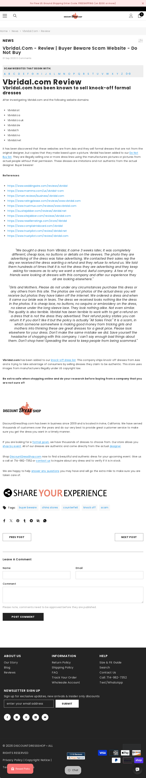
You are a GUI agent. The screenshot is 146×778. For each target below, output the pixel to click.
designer (115, 446)
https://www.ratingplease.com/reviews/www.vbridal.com (44, 201)
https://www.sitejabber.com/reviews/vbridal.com (39, 216)
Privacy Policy (13, 760)
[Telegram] (31, 520)
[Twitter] (11, 520)
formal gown (40, 442)
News (15, 31)
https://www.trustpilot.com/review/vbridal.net (37, 231)
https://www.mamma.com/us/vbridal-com (35, 191)
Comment (9, 584)
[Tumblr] (24, 520)
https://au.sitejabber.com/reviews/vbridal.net (37, 211)
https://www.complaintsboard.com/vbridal (35, 226)
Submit (67, 703)
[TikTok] (35, 717)
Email (79, 568)
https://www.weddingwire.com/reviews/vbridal (37, 186)
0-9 (128, 74)
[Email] (38, 520)
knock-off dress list (63, 360)
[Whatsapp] (44, 520)
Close (143, 3)
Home (4, 31)
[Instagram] (16, 717)
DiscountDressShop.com (25, 456)
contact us (43, 460)
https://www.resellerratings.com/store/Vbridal (37, 221)
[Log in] (131, 16)
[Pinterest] (17, 520)
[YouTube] (45, 717)
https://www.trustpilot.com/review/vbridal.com (38, 236)
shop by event (12, 446)
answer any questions (45, 471)
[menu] (5, 16)
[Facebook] (4, 520)
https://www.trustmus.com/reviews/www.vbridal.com (41, 206)
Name (7, 568)
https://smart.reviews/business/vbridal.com (35, 196)
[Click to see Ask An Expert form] (132, 753)
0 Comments (23, 58)
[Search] (15, 16)
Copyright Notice (37, 760)
